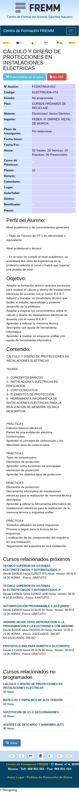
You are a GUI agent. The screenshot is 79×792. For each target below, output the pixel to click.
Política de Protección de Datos (49, 777)
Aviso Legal (15, 777)
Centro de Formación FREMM (28, 31)
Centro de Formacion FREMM (27, 764)
